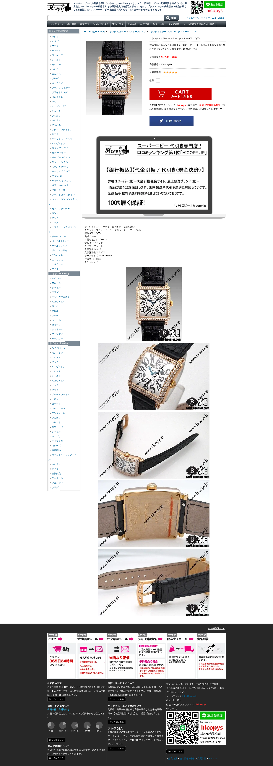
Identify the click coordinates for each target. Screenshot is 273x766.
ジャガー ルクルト (61, 157)
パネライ (56, 50)
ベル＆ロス (57, 97)
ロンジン (56, 213)
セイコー (56, 64)
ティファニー (58, 441)
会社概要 (71, 24)
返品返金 (131, 24)
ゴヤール (56, 320)
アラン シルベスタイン (63, 194)
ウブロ (55, 46)
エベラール (57, 264)
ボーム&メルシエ (60, 241)
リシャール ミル (60, 162)
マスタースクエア (137, 31)
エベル (55, 269)
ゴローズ (56, 445)
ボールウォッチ (59, 245)
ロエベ (55, 306)
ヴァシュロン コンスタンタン (63, 201)
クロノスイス (58, 190)
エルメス (56, 74)
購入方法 (172, 758)
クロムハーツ (192, 18)
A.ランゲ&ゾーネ (60, 166)
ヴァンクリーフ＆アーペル (62, 457)
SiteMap (213, 758)
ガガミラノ (57, 83)
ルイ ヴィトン (59, 278)
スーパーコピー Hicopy (93, 31)
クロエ (55, 311)
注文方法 (84, 24)
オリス (55, 222)
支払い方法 (118, 24)
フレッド (56, 422)
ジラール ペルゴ (60, 185)
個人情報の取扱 (100, 24)
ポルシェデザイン (61, 250)
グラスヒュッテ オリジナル (62, 229)
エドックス (57, 259)
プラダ (55, 292)
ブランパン (57, 176)
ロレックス (57, 36)
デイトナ (205, 18)
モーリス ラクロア (61, 171)
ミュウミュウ (58, 301)
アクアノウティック (62, 129)
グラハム (56, 125)
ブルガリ (56, 115)
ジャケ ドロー (59, 236)
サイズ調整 (173, 24)
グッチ (55, 218)
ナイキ (55, 469)
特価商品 (56, 450)
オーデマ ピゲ (59, 106)
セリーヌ (56, 325)
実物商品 (56, 473)
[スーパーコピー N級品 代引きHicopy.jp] (59, 7)
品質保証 (144, 24)
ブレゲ (55, 78)
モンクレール (58, 413)
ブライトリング (59, 92)
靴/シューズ (58, 427)
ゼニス (55, 134)
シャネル (56, 60)
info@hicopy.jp (189, 696)
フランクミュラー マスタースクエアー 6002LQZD (173, 31)
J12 (214, 18)
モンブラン (57, 352)
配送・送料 (158, 24)
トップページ (56, 24)
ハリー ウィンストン (62, 180)
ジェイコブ (57, 55)
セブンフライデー (61, 208)
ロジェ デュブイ (60, 148)
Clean (221, 18)
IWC (54, 101)
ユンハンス (57, 255)
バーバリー (57, 338)
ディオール (57, 329)
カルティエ (57, 120)
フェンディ (57, 334)
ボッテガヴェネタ (61, 297)
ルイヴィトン (58, 143)
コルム (55, 69)
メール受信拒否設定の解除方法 (198, 24)
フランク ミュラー (61, 87)
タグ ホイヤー (59, 153)
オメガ (55, 41)
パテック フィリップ (62, 139)
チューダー (57, 111)
